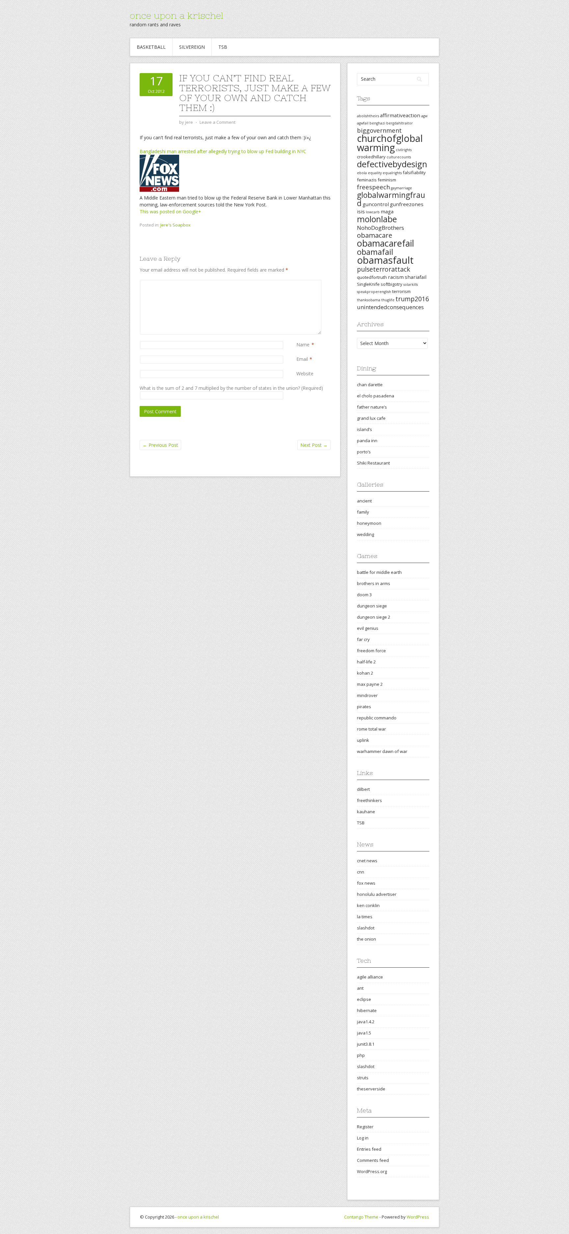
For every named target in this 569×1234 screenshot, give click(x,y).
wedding (365, 534)
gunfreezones (406, 204)
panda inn (367, 440)
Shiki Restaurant (373, 463)
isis (361, 211)
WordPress (418, 1217)
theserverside (371, 1089)
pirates (364, 707)
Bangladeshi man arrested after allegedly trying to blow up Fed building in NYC (223, 151)
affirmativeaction (400, 115)
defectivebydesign (392, 164)
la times (364, 917)
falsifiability (414, 172)
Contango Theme (361, 1217)
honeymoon (369, 523)
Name (303, 344)
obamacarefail (385, 243)
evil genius (367, 628)
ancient (364, 501)
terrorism (401, 291)
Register (365, 1127)
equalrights (392, 173)
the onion (366, 939)
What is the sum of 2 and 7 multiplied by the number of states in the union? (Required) (231, 388)
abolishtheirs (368, 116)
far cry (363, 639)
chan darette (370, 385)
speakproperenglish (374, 291)
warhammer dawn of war (382, 751)
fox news (366, 883)
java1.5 (364, 1033)
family (363, 512)
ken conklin (368, 905)
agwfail (362, 123)
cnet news (367, 861)
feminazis (367, 180)
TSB (222, 47)
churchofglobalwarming (390, 143)
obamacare (374, 235)
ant (360, 988)
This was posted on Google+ (170, 211)
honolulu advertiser (376, 894)
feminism (387, 180)
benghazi (377, 123)
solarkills (410, 284)
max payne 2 (370, 684)
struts (362, 1078)
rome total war (371, 729)
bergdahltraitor (399, 123)
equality (375, 173)
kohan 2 (365, 673)
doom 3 (364, 595)
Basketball (151, 47)
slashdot (365, 928)
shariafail (415, 277)
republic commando (376, 718)
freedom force (371, 651)
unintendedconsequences (390, 307)
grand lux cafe (371, 418)
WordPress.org (372, 1171)
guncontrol (376, 204)
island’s (364, 429)
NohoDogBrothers (380, 227)
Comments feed (373, 1160)
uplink (363, 740)
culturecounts (399, 157)
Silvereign (192, 47)
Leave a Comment (217, 122)
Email (302, 359)
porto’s (364, 452)
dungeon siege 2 (373, 617)
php (361, 1055)
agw (424, 116)
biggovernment (379, 130)
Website (304, 373)
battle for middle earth (379, 572)
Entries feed (369, 1149)
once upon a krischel (176, 15)
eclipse (364, 999)
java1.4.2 (365, 1022)
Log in (362, 1138)
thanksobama (368, 300)
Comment (297, 283)
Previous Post (160, 445)
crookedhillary (371, 157)
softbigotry (391, 284)
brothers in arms (373, 583)
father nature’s (372, 407)
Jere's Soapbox (175, 225)
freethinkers (369, 800)
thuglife (387, 300)
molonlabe (377, 219)
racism (396, 277)
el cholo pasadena (375, 396)
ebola (362, 173)
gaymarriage (401, 188)
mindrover (367, 695)
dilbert (363, 789)
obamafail (375, 252)
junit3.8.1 (365, 1044)
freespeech (373, 187)
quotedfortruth (372, 277)
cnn (360, 872)
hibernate (367, 1010)
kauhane (366, 812)
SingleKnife (368, 284)
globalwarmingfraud (391, 199)
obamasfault (385, 260)
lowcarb (373, 212)
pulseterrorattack (383, 269)
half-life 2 (366, 662)
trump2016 (412, 298)
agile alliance (370, 977)
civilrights (404, 150)
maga (387, 211)
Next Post (314, 445)
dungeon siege (372, 606)
